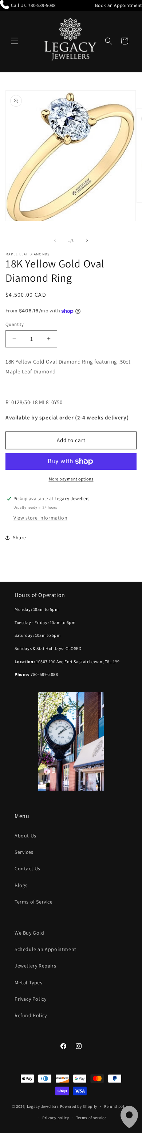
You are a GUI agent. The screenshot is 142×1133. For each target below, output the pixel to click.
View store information (40, 517)
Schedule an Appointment (45, 949)
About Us (25, 835)
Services (24, 852)
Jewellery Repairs (35, 965)
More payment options (71, 479)
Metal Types (29, 982)
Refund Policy (31, 1015)
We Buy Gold (29, 932)
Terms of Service (34, 901)
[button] (15, 41)
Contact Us (27, 868)
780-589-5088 (41, 5)
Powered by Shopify (79, 1106)
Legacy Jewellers (43, 1106)
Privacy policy (55, 1117)
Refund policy (117, 1106)
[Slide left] (55, 240)
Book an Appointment (118, 5)
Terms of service (91, 1117)
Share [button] (19, 537)
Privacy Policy (30, 999)
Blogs (21, 885)
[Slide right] (87, 240)
